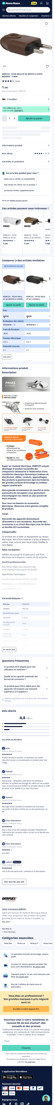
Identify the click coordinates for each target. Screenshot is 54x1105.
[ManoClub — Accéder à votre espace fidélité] (34, 3)
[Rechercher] (9, 10)
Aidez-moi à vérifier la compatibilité (19, 179)
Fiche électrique (9, 932)
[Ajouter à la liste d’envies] (47, 66)
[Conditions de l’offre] (48, 109)
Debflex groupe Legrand (18, 200)
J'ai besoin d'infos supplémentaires (19, 190)
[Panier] (47, 3)
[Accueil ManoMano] (15, 3)
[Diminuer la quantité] (4, 118)
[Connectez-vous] (41, 3)
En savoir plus (30, 1062)
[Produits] (3, 10)
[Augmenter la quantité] (14, 118)
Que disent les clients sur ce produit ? (20, 184)
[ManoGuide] (46, 1099)
